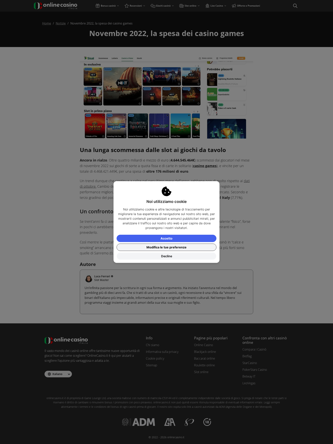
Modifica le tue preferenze (166, 247)
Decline (166, 256)
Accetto (166, 238)
